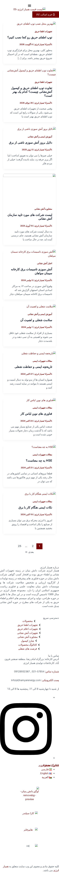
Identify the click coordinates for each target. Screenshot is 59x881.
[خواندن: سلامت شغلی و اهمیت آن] (41, 306)
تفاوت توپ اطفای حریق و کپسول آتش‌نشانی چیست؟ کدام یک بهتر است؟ (31, 91)
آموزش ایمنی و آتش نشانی (40, 136)
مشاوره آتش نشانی (43, 209)
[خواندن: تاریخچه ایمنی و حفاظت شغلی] (38, 353)
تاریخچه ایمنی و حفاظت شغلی (33, 366)
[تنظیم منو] (29, 5)
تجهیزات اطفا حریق (43, 31)
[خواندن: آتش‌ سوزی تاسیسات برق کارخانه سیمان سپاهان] (29, 253)
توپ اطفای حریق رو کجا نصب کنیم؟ (29, 37)
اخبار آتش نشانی (44, 263)
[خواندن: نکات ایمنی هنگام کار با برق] (40, 493)
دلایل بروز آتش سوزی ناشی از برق (30, 142)
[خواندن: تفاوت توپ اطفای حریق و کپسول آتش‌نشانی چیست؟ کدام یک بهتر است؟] (29, 72)
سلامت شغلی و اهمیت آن (36, 320)
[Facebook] (26, 757)
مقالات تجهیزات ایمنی (42, 361)
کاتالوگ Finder (51, 765)
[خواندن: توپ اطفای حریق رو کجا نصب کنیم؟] (36, 23)
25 (19, 546)
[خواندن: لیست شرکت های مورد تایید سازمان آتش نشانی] (29, 188)
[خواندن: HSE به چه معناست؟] (44, 446)
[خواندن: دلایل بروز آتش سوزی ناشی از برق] (36, 128)
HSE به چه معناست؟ (39, 460)
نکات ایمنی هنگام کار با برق (35, 507)
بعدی (29, 552)
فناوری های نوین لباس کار (36, 413)
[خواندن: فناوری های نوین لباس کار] (41, 400)
